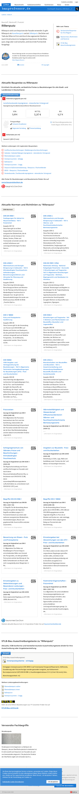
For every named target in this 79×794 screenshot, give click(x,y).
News (59, 5)
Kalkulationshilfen (34, 5)
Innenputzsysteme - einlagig (13, 159)
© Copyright (45, 65)
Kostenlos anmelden (67, 2)
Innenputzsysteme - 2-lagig (13, 165)
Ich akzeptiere (53, 782)
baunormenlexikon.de (52, 624)
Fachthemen (49, 5)
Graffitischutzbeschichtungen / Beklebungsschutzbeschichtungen (26, 150)
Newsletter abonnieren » (65, 786)
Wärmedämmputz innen (12, 689)
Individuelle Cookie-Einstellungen (13, 782)
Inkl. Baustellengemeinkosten (62, 122)
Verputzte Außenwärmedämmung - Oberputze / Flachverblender (25, 168)
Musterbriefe (19, 5)
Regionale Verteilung (19, 128)
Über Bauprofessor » (18, 60)
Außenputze (8, 162)
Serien (67, 5)
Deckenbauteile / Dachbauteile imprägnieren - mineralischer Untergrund (27, 173)
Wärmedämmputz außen (12, 156)
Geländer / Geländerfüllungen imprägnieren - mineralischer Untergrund (27, 153)
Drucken (21, 65)
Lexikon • (4, 15)
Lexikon (6, 4)
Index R (9, 15)
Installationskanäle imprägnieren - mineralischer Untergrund (25, 103)
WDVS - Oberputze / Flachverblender (16, 170)
